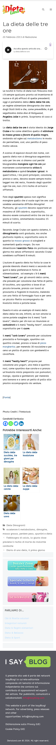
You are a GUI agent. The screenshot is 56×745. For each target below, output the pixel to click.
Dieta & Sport (12, 637)
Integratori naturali (16, 623)
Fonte (6, 397)
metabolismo (34, 138)
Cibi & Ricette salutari (17, 618)
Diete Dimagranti (15, 525)
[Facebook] (5, 423)
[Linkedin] (21, 423)
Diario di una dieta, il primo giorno (25, 550)
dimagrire (41, 529)
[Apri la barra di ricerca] (43, 9)
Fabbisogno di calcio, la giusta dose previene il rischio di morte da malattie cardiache (24, 541)
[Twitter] (16, 423)
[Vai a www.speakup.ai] (50, 44)
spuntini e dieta (43, 533)
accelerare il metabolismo (20, 529)
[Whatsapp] (10, 423)
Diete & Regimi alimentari (19, 628)
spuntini (22, 207)
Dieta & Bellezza (14, 632)
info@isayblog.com (33, 697)
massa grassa (22, 240)
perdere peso (26, 533)
